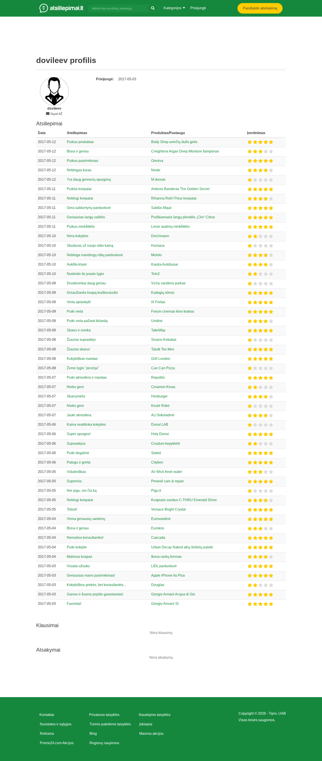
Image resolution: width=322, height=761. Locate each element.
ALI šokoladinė (162, 415)
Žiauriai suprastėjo (81, 339)
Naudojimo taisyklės (154, 715)
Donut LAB (159, 424)
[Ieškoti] (153, 8)
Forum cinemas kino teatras (172, 311)
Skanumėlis (76, 396)
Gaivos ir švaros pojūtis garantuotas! (95, 594)
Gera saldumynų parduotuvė (89, 208)
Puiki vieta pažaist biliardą (87, 321)
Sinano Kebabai (163, 339)
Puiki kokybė (77, 547)
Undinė (157, 321)
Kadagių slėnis (162, 292)
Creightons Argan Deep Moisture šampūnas (185, 151)
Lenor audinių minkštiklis (170, 226)
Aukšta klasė (77, 264)
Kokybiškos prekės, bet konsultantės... (96, 585)
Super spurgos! (78, 434)
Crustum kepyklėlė (165, 443)
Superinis (74, 481)
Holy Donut (160, 434)
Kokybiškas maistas (82, 358)
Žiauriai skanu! (78, 349)
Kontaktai (46, 715)
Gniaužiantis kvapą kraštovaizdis (92, 292)
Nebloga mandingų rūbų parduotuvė (95, 255)
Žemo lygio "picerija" (83, 368)
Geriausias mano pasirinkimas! (91, 575)
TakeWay (158, 330)
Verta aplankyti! (79, 302)
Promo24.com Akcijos (57, 743)
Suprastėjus (76, 443)
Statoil (156, 453)
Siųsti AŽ (56, 113)
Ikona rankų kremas (166, 556)
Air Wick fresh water (166, 472)
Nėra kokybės (77, 236)
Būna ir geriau (78, 151)
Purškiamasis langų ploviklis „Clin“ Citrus (183, 217)
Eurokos (157, 528)
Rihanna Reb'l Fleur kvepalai (173, 198)
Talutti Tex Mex (162, 349)
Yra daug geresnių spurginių (89, 179)
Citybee (157, 462)
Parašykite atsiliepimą (260, 8)
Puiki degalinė (78, 453)
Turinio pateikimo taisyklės (110, 724)
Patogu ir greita (78, 462)
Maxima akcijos (151, 733)
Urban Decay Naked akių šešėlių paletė (182, 547)
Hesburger (159, 396)
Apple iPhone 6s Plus (168, 575)
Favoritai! (74, 603)
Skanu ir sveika (79, 330)
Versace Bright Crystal (168, 509)
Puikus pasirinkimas (82, 161)
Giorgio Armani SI (165, 603)
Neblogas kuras (79, 170)
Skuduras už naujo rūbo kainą (90, 245)
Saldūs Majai (161, 208)
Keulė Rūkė (160, 406)
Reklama (47, 733)
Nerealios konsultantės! (85, 537)
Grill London (160, 358)
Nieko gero (75, 387)
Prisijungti (198, 8)
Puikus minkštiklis (81, 226)
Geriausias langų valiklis (86, 217)
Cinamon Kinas (163, 387)
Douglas (157, 585)
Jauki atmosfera (79, 415)
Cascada (158, 537)
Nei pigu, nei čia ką (82, 490)
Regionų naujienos (104, 743)
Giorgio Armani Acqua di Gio (173, 594)
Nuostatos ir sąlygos (55, 724)
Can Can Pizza (163, 368)
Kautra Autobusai (164, 264)
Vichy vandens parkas (168, 283)
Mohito (156, 255)
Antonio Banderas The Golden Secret (180, 189)
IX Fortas (158, 302)
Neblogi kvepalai (80, 198)
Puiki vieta (75, 311)
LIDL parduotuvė (164, 566)
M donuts (158, 179)
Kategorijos (173, 8)
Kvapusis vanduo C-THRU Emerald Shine (184, 500)
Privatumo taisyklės (104, 715)
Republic (158, 377)
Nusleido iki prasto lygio (85, 274)
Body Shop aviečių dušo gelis (174, 142)
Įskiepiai (145, 724)
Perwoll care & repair (167, 481)
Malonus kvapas (79, 556)
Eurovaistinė (161, 519)
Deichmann (160, 236)
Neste (155, 170)
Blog (93, 733)
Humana (158, 245)
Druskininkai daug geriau (86, 283)
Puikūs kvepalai (79, 189)
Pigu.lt (156, 490)
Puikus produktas (80, 142)
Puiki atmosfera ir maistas (87, 377)
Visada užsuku (78, 566)
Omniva (157, 161)
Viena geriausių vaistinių (86, 519)
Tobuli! (72, 509)
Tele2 (155, 274)
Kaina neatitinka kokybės (86, 424)
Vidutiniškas (76, 472)
